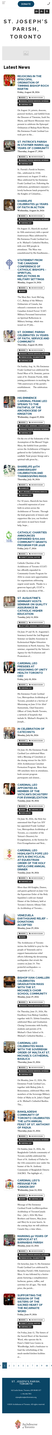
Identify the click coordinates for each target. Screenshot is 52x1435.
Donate (26, 4)
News (22, 98)
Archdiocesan (37, 98)
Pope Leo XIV (25, 813)
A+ (36, 11)
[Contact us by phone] (48, 4)
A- (42, 11)
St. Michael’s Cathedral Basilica (33, 492)
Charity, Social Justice (30, 557)
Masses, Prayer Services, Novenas (34, 101)
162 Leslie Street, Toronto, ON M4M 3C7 (26, 1390)
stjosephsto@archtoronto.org (26, 1397)
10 (47, 1365)
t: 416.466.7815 (26, 1394)
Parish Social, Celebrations (32, 357)
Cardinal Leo (25, 104)
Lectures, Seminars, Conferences (34, 426)
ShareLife (24, 488)
